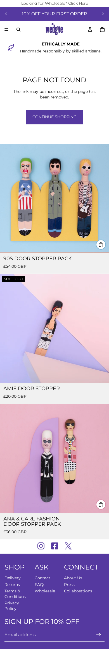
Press (69, 584)
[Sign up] (99, 635)
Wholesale (45, 591)
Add (105, 244)
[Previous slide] (6, 14)
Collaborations (78, 591)
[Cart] (102, 29)
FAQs (40, 584)
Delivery (12, 577)
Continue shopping (54, 116)
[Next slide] (103, 14)
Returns (12, 584)
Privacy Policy (11, 606)
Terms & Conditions (15, 594)
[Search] (18, 29)
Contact (42, 577)
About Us (73, 577)
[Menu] (6, 29)
